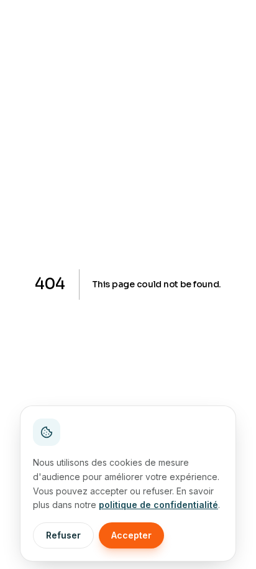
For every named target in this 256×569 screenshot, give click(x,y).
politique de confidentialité (158, 504)
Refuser (63, 535)
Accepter (131, 535)
